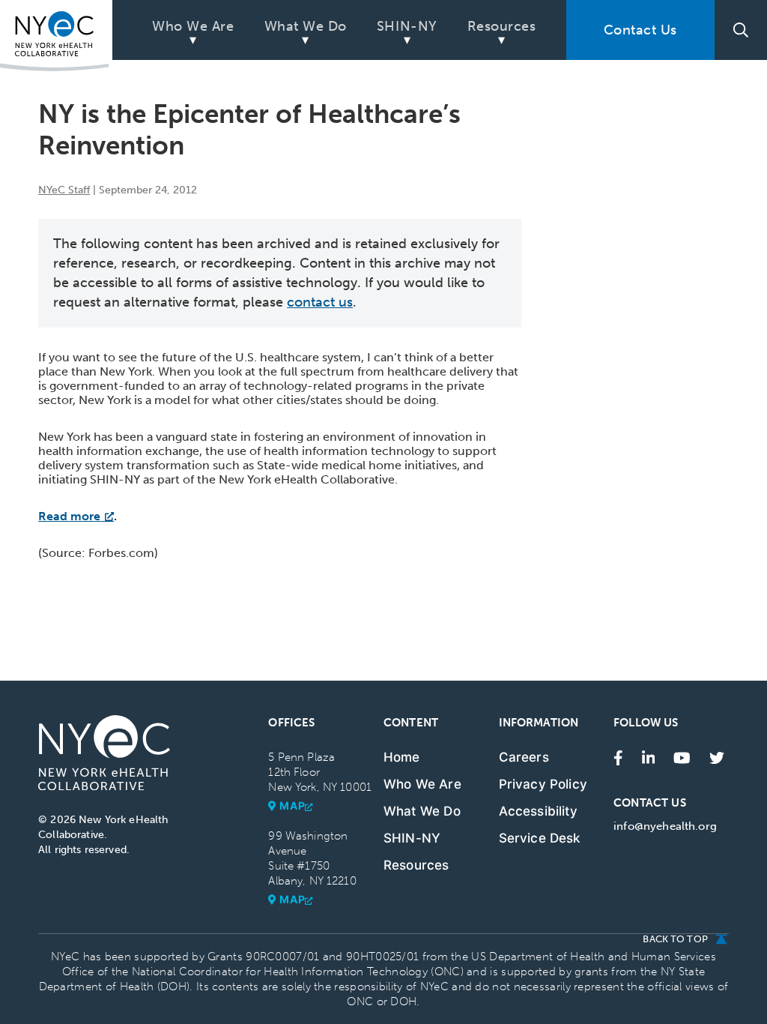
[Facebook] (618, 757)
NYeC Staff (64, 190)
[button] (741, 30)
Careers (524, 757)
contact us (320, 302)
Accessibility (538, 811)
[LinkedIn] (648, 757)
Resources (501, 26)
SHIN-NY (407, 26)
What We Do (305, 26)
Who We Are (193, 26)
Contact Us (640, 30)
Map (292, 805)
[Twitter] (716, 757)
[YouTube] (682, 757)
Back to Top (675, 939)
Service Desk (539, 838)
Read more (69, 516)
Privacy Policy (543, 784)
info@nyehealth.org (665, 826)
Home (402, 757)
